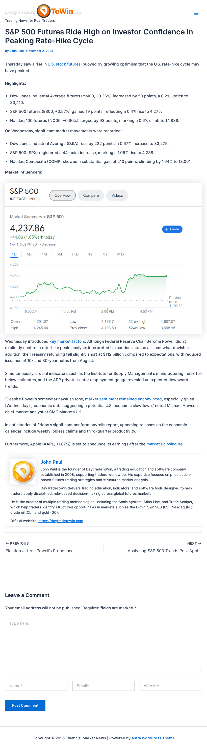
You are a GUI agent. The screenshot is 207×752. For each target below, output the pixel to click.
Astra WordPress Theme (153, 738)
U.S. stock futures (64, 64)
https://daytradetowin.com (60, 521)
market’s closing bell (165, 444)
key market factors (67, 341)
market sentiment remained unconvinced (123, 399)
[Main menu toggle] (196, 13)
